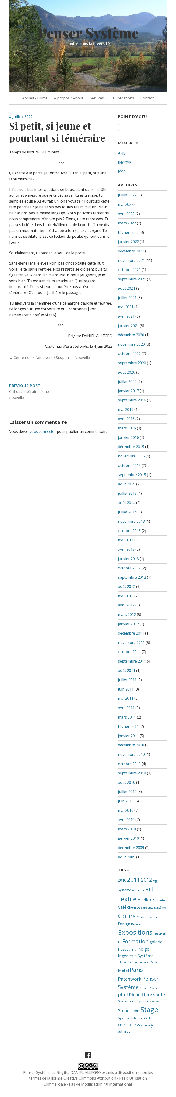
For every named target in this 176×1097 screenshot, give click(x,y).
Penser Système (88, 32)
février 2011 (128, 726)
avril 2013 (126, 549)
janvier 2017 (128, 390)
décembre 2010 (131, 744)
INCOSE (124, 162)
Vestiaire (143, 1025)
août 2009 (126, 857)
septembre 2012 (132, 577)
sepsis (155, 1001)
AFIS (121, 153)
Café (122, 907)
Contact (147, 98)
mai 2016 (125, 409)
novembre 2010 (131, 754)
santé (159, 994)
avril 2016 (126, 418)
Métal (123, 970)
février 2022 (128, 232)
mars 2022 (127, 223)
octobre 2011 (129, 651)
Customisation (148, 917)
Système (124, 1018)
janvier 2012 (128, 623)
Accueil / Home (34, 98)
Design (124, 923)
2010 (122, 880)
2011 (133, 879)
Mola (154, 962)
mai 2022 (125, 204)
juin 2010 (126, 801)
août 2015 (126, 484)
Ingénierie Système (136, 956)
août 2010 (126, 782)
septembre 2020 (132, 362)
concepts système (153, 907)
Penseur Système (150, 988)
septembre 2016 (132, 400)
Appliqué (138, 890)
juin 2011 (126, 689)
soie (136, 1010)
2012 (146, 879)
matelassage (141, 962)
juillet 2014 (127, 512)
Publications (123, 98)
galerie (156, 942)
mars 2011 (127, 717)
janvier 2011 (128, 735)
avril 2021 (126, 316)
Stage (149, 1009)
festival (159, 933)
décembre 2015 (131, 446)
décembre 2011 (131, 633)
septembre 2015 (132, 474)
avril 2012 (126, 605)
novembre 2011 (131, 642)
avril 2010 (126, 819)
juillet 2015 (127, 493)
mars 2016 (127, 428)
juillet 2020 (127, 381)
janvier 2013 (128, 558)
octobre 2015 (129, 465)
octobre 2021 (129, 269)
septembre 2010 (132, 773)
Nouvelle (82, 357)
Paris (136, 969)
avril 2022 (126, 213)
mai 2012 (125, 595)
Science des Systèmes (134, 1001)
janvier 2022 (128, 241)
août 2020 (126, 372)
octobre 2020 (129, 353)
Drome (135, 924)
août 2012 (126, 586)
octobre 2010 (129, 763)
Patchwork (129, 979)
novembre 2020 (131, 344)
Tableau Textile (141, 1018)
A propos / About (68, 98)
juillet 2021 (127, 297)
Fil (119, 942)
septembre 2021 (132, 279)
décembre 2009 (131, 847)
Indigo (143, 949)
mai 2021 (125, 306)
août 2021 (126, 288)
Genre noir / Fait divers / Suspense (43, 357)
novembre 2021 (131, 260)
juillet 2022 (127, 194)
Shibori (125, 1010)
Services (97, 98)
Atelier (145, 899)
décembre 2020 (131, 334)
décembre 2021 (131, 251)
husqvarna (127, 949)
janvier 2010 (128, 838)
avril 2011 (126, 707)
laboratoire (125, 962)
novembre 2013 (131, 521)
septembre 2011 (132, 661)
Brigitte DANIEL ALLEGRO (79, 1072)
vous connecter (43, 431)
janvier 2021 (128, 325)
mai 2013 (125, 539)
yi (152, 1025)
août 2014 (126, 502)
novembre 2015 (131, 456)
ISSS (121, 171)
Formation (135, 941)
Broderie (159, 900)
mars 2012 (127, 614)
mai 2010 (125, 810)
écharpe (124, 1031)
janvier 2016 (128, 437)
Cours (127, 915)
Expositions (135, 932)
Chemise (133, 907)
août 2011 (126, 670)
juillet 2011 (127, 679)
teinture (127, 1024)
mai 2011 (125, 698)
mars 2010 (127, 829)
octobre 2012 (129, 567)
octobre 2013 (129, 530)
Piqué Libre (140, 994)
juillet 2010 (127, 791)
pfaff (123, 994)
